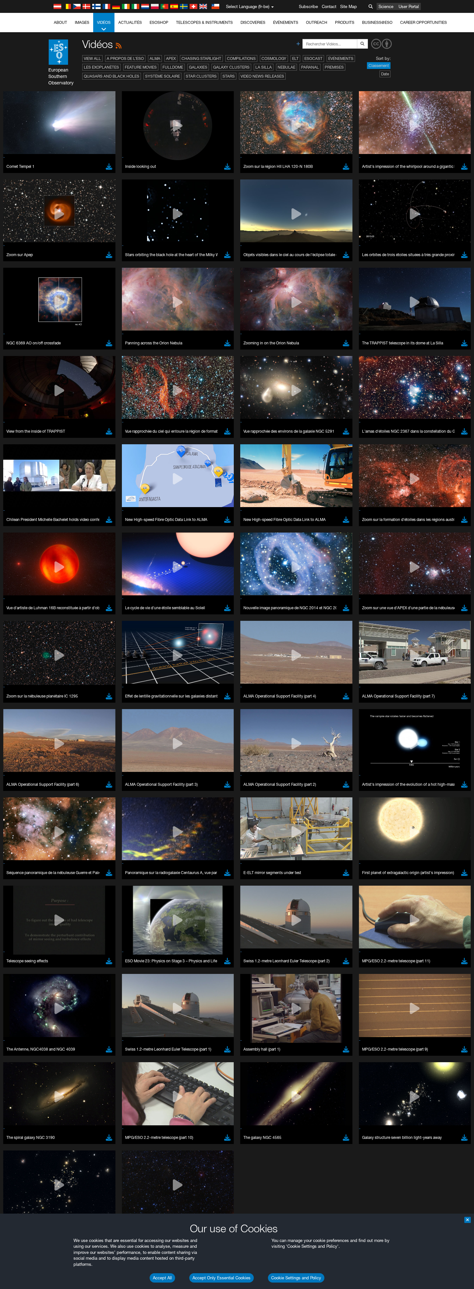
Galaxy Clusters (231, 67)
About (60, 22)
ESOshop (159, 22)
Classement (379, 65)
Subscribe (308, 6)
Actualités (130, 22)
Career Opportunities (423, 22)
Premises (334, 67)
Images (82, 22)
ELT (295, 58)
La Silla (263, 67)
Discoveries (253, 22)
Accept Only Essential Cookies (222, 1277)
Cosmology (274, 58)
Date (385, 74)
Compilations (241, 58)
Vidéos (104, 22)
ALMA (155, 58)
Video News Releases (262, 76)
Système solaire (162, 76)
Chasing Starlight (201, 58)
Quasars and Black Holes (111, 76)
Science (386, 6)
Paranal (310, 67)
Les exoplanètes (101, 67)
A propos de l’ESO (125, 58)
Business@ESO (377, 22)
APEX (171, 58)
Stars (228, 76)
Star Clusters (201, 76)
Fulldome (173, 67)
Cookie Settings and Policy (296, 1277)
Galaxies (198, 67)
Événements (285, 22)
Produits (344, 22)
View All (92, 58)
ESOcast (313, 58)
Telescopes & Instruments (204, 22)
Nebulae (286, 67)
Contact (329, 6)
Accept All (162, 1277)
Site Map (348, 6)
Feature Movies (141, 67)
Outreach (316, 22)
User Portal (409, 6)
